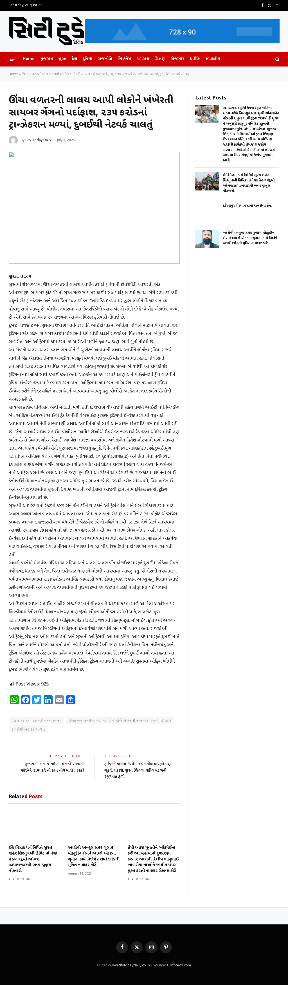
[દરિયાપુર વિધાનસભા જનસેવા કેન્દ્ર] (207, 212)
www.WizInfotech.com (172, 965)
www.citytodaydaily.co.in (129, 965)
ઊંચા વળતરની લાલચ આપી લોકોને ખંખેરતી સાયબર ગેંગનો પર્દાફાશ (120, 720)
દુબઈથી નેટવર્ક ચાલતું (28, 729)
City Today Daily (38, 139)
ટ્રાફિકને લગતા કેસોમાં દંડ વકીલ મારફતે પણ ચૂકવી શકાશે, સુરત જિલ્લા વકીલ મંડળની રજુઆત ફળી (137, 771)
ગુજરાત (46, 59)
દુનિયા (87, 59)
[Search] (277, 59)
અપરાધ (143, 59)
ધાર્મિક (195, 59)
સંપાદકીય (212, 59)
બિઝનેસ (124, 59)
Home (29, 59)
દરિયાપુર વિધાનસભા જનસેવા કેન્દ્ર (247, 205)
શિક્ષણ (159, 59)
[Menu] (12, 59)
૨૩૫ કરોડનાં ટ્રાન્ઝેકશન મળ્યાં (37, 720)
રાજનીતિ (105, 59)
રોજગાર (177, 59)
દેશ (74, 59)
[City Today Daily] (46, 31)
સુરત (62, 59)
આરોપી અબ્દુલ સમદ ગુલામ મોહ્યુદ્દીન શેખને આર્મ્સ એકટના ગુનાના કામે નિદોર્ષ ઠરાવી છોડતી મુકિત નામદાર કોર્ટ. (93, 856)
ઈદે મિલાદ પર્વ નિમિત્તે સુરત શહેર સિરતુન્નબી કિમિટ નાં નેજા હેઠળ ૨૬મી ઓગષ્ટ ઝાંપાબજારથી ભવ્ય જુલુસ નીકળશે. (33, 859)
